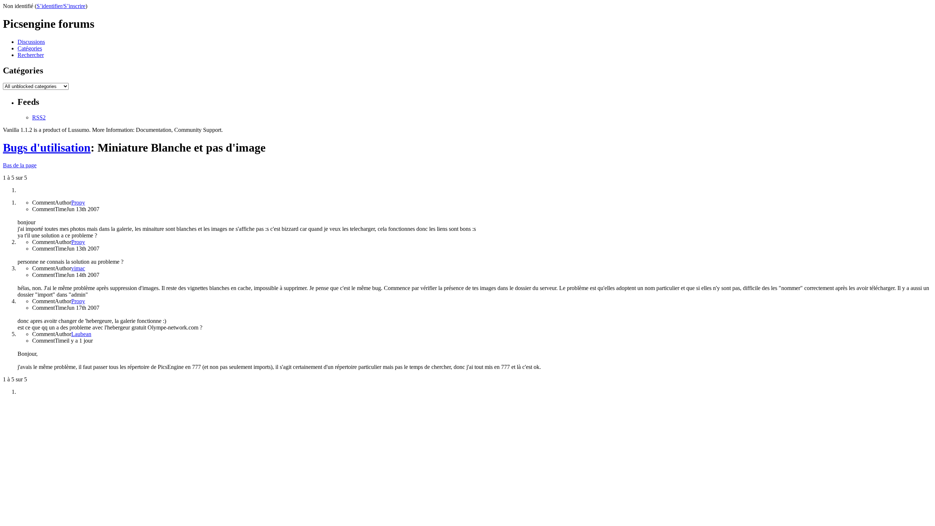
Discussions (31, 42)
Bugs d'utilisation (47, 147)
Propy (78, 202)
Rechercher (31, 55)
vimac (78, 268)
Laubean (81, 334)
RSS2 (39, 117)
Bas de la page (20, 165)
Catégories (30, 48)
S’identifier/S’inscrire (61, 6)
